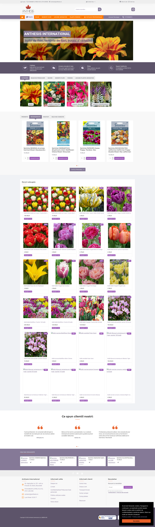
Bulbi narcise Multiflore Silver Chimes (62, 358)
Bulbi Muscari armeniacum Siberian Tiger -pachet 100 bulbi (119, 358)
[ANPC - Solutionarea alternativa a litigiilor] (107, 517)
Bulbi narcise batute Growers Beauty (90, 394)
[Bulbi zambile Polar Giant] (91, 344)
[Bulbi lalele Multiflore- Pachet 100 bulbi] (35, 308)
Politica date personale (139, 516)
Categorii (24, 78)
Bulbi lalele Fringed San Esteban (60, 285)
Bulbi (31, 104)
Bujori (50, 78)
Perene (70, 78)
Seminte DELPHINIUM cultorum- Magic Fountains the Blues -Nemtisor (68, 458)
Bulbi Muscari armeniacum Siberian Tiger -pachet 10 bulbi (64, 394)
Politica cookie (126, 516)
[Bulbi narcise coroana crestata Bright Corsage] (119, 380)
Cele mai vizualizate (27, 452)
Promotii (25, 116)
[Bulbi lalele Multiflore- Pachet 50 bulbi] (63, 308)
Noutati (46, 116)
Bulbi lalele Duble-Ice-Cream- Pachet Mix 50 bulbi (36, 213)
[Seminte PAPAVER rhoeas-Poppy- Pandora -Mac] (91, 133)
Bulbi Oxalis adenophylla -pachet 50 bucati (119, 322)
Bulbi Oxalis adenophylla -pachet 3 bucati (35, 358)
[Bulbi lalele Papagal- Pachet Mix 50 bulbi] (91, 308)
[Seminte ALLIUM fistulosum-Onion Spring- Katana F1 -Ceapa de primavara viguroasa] (111, 460)
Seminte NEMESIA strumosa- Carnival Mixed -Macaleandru (34, 149)
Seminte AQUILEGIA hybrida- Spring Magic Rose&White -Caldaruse (96, 458)
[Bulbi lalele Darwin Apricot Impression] (119, 235)
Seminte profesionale (101, 104)
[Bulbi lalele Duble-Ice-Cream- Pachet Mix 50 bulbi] (35, 199)
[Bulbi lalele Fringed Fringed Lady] (119, 271)
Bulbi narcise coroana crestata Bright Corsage (119, 394)
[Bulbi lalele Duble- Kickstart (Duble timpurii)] (63, 235)
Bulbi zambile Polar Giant (87, 358)
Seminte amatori (54, 104)
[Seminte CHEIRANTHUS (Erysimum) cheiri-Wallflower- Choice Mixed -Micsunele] (63, 133)
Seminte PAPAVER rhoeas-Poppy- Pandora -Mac (90, 149)
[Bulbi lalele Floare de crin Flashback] (35, 271)
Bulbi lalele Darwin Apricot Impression (117, 249)
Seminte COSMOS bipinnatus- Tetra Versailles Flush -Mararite (38, 458)
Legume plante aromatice (84, 78)
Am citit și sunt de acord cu (118, 491)
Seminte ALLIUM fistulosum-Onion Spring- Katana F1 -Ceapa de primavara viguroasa (125, 458)
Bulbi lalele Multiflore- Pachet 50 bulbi (62, 322)
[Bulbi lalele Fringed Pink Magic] (91, 271)
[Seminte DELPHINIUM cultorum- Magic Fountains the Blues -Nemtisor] (54, 461)
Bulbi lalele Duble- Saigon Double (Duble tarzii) (119, 213)
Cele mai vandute (58, 116)
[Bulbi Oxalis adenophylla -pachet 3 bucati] (35, 344)
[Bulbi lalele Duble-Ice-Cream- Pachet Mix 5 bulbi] (63, 199)
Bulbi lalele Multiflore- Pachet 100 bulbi (34, 322)
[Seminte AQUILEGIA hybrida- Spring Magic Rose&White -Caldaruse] (83, 461)
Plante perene (77, 104)
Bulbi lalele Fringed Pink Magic (88, 285)
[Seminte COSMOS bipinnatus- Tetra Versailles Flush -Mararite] (24, 460)
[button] (35, 158)
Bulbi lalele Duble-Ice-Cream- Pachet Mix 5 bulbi (64, 213)
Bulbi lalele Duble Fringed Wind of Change (91, 249)
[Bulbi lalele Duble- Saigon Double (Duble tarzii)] (119, 199)
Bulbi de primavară (38, 78)
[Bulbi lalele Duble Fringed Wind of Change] (91, 235)
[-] (28, 159)
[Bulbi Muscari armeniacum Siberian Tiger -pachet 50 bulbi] (35, 380)
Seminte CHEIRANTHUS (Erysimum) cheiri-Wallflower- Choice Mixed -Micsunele (63, 150)
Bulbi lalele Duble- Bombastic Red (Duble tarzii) (36, 249)
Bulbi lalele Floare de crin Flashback (34, 285)
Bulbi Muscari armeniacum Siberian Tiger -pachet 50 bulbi (36, 394)
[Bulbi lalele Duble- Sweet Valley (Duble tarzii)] (91, 199)
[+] (28, 157)
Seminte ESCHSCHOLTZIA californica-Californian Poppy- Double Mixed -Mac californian (119, 150)
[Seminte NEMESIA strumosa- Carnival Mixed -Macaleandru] (35, 133)
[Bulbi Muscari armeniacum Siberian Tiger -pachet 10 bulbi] (63, 380)
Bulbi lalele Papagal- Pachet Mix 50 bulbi (91, 322)
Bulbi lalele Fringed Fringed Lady (116, 285)
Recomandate (35, 116)
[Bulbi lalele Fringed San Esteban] (63, 271)
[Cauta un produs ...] (100, 9)
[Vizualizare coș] (133, 9)
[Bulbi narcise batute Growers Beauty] (91, 380)
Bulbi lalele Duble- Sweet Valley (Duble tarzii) (92, 213)
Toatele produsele (76, 169)
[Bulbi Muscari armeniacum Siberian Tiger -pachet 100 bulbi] (119, 344)
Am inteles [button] (136, 521)
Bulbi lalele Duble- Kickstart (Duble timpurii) (64, 249)
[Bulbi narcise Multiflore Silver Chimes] (63, 344)
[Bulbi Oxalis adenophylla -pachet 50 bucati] (119, 308)
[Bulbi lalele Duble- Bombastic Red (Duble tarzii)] (35, 235)
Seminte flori (60, 78)
